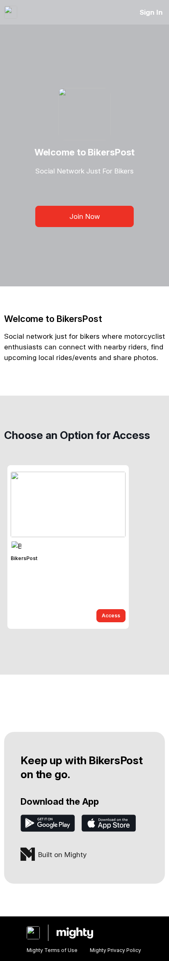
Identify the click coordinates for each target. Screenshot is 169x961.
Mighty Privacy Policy (115, 950)
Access (111, 615)
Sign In (151, 12)
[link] (68, 547)
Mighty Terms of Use (52, 950)
